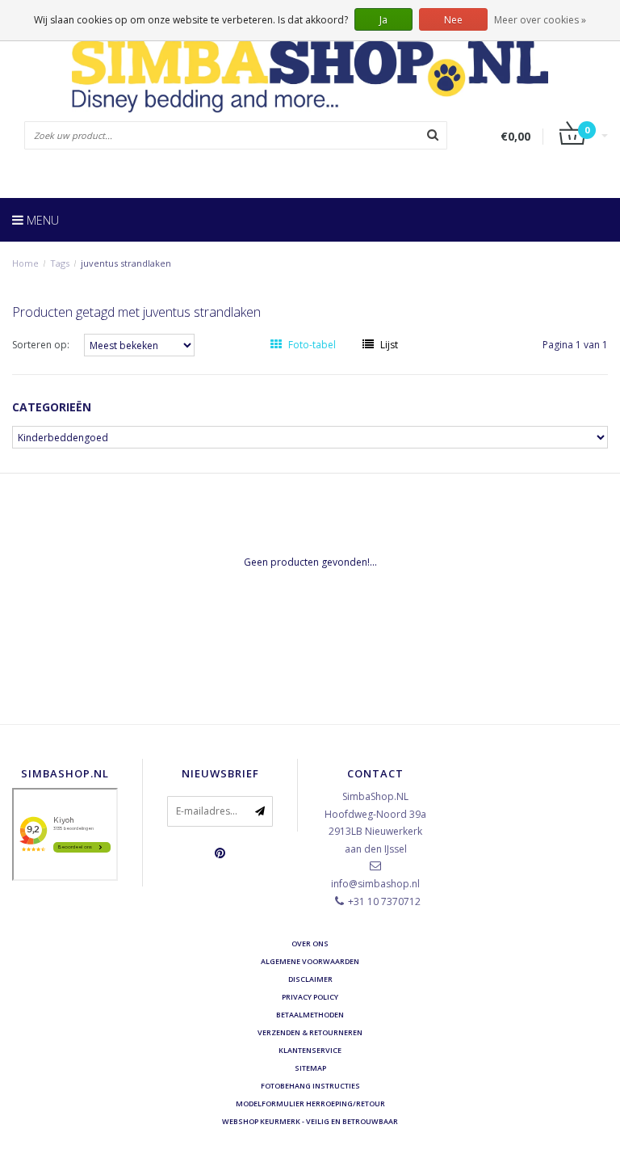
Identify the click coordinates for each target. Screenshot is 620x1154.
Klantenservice (310, 1050)
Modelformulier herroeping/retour (310, 1103)
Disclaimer (310, 979)
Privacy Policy (310, 997)
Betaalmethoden (310, 1014)
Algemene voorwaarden (310, 961)
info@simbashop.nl (375, 884)
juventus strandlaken (126, 263)
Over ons (310, 943)
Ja (383, 20)
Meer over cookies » (540, 20)
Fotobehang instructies (310, 1085)
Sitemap (310, 1068)
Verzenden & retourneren (310, 1032)
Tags (59, 263)
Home (25, 263)
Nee (453, 20)
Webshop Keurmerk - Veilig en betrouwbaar (310, 1121)
